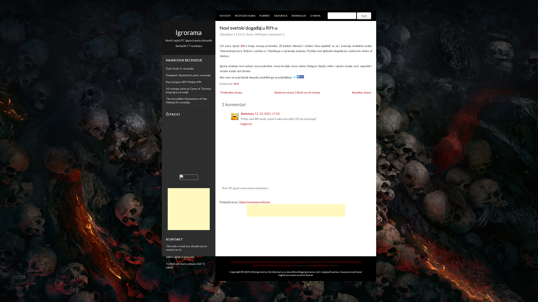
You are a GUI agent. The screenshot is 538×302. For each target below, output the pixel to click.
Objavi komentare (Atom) (254, 202)
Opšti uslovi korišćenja (264, 265)
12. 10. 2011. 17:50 (267, 113)
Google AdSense (319, 265)
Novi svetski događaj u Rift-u (249, 28)
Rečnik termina (340, 262)
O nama (315, 15)
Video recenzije (274, 262)
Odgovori (246, 124)
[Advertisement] (189, 209)
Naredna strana (361, 92)
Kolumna (300, 262)
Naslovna (236, 262)
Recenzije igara (245, 15)
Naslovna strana (284, 92)
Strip (317, 262)
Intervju (289, 262)
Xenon (309, 275)
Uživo (310, 262)
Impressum (285, 265)
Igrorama (188, 32)
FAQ (358, 262)
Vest (236, 83)
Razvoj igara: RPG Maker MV (183, 82)
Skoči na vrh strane (308, 92)
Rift (242, 46)
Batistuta (247, 113)
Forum (326, 262)
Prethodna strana (231, 92)
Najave (247, 262)
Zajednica (280, 15)
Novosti (225, 15)
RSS (352, 262)
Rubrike (265, 15)
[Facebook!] (300, 77)
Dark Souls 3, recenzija (180, 68)
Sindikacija (298, 15)
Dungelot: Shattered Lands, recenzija (188, 75)
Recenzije (258, 262)
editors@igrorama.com (180, 257)
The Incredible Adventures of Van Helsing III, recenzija (186, 100)
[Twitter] (294, 77)
